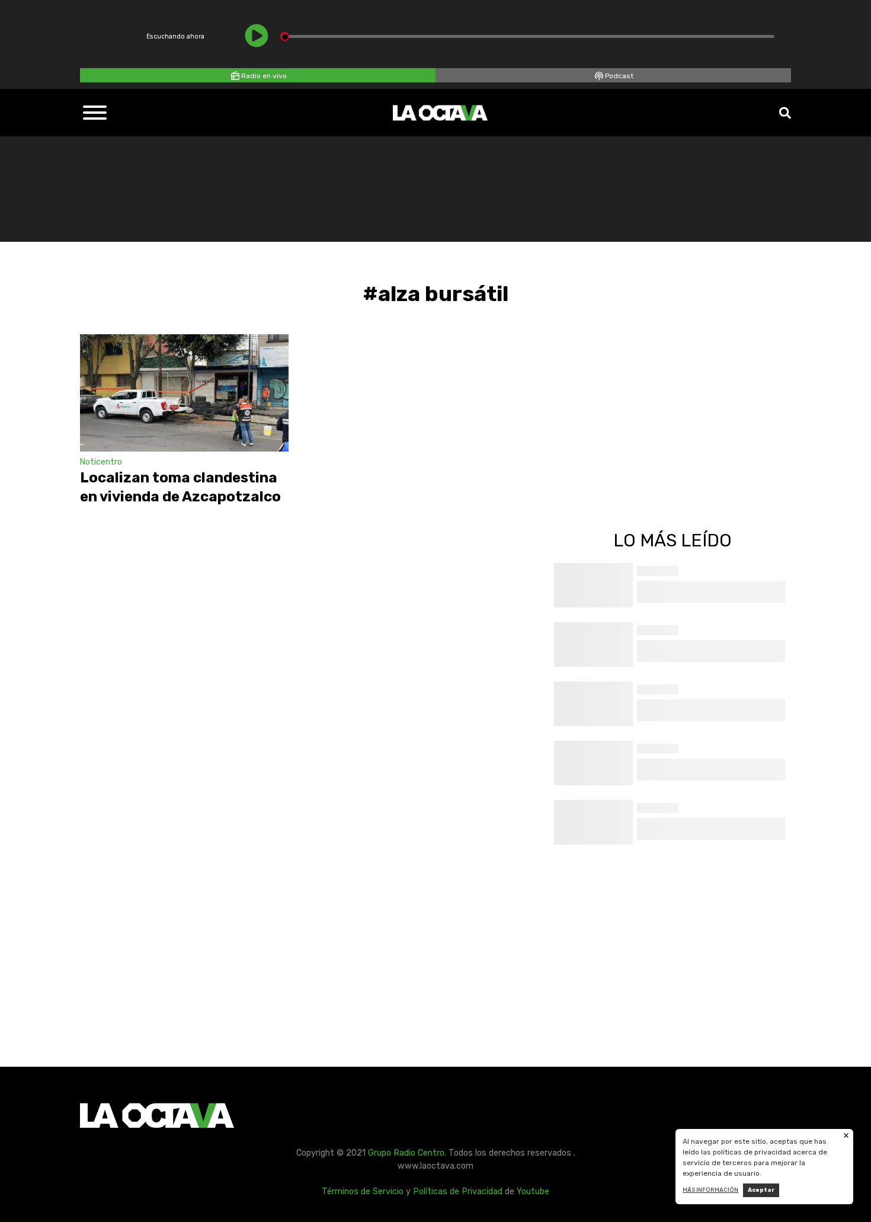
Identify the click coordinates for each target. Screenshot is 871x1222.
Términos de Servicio (363, 1191)
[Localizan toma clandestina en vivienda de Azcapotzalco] (184, 393)
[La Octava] (440, 112)
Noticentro (101, 462)
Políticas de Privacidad (457, 1191)
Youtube (533, 1191)
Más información (710, 1190)
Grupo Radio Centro (406, 1153)
